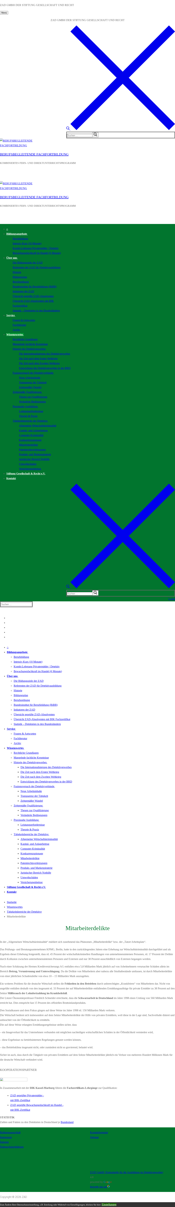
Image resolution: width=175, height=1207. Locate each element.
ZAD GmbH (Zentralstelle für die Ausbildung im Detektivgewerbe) (126, 1172)
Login (172, 598)
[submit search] (95, 134)
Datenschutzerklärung (12, 1146)
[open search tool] (120, 129)
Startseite (12, 902)
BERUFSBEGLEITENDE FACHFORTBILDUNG (34, 154)
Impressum (6, 1137)
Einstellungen (109, 1204)
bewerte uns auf (98, 1186)
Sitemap (94, 1137)
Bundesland (67, 1122)
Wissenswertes (15, 906)
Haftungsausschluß (10, 1132)
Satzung (4, 1142)
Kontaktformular (99, 1132)
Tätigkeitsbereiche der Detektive (24, 911)
